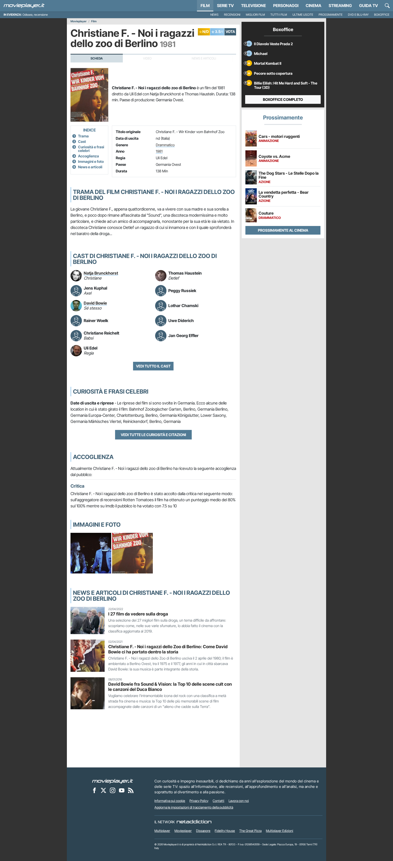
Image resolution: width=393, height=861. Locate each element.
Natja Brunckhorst (101, 273)
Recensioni (232, 14)
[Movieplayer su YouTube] (121, 790)
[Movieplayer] (112, 781)
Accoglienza (88, 156)
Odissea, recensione (35, 14)
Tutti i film (278, 14)
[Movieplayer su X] (103, 790)
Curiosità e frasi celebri (91, 149)
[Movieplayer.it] (24, 5)
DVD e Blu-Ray (358, 14)
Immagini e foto (91, 161)
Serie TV (225, 5)
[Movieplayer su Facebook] (94, 790)
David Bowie (95, 303)
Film (205, 5)
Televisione (253, 5)
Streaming (340, 5)
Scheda (97, 58)
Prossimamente (331, 14)
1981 (159, 151)
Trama (83, 136)
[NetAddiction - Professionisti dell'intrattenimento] (194, 822)
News (214, 14)
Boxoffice (381, 14)
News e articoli (90, 167)
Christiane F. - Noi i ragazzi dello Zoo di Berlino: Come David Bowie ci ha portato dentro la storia (167, 649)
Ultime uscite (302, 14)
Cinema (313, 5)
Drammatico (165, 145)
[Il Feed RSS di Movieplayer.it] (130, 790)
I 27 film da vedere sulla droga (138, 614)
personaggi (285, 5)
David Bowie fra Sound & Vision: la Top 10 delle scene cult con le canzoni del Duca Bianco (170, 686)
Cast (82, 141)
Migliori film (255, 14)
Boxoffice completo (283, 99)
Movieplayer (79, 21)
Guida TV (368, 5)
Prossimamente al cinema (283, 230)
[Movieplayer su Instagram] (112, 790)
